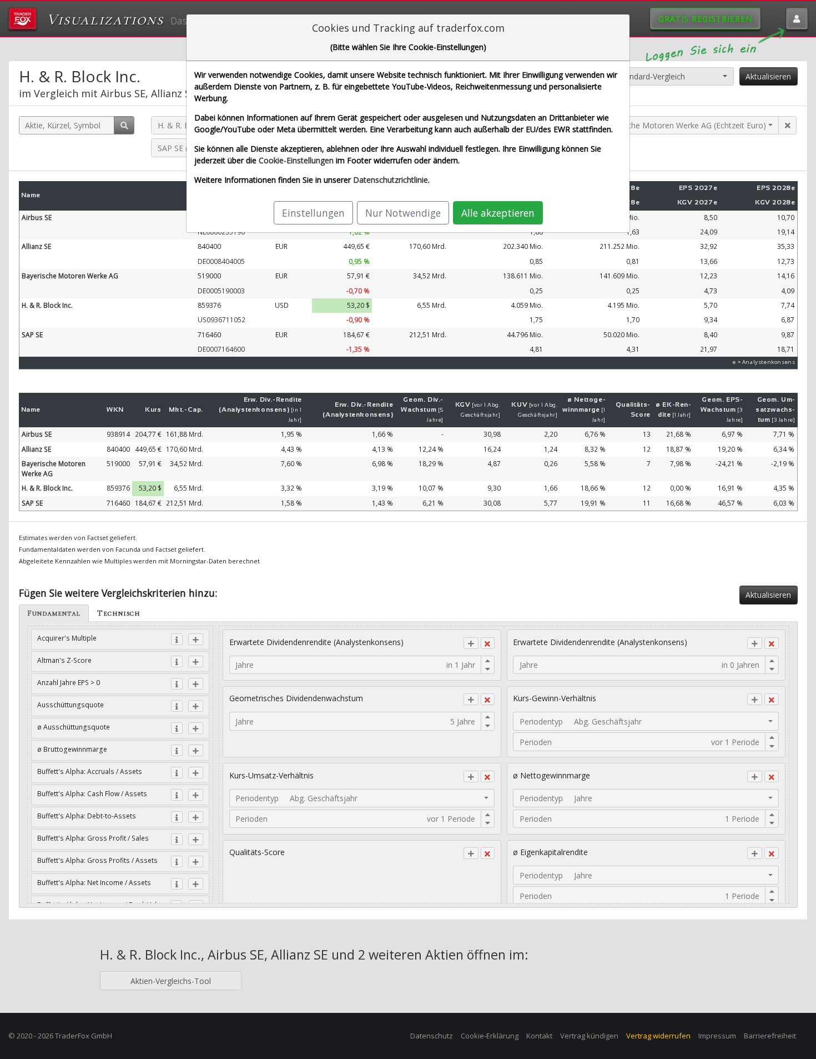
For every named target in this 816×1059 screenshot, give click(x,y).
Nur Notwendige (403, 212)
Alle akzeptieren (498, 212)
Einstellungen (313, 212)
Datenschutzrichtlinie (390, 179)
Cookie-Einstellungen (296, 160)
